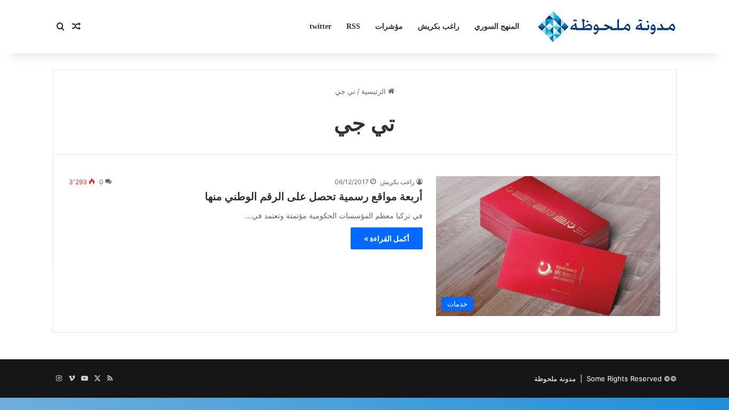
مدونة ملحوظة (555, 378)
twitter (320, 26)
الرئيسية (374, 91)
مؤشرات (389, 26)
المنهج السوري (496, 26)
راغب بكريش (438, 26)
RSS (353, 26)
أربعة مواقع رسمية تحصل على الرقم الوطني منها (314, 196)
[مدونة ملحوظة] (607, 27)
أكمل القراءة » (386, 238)
